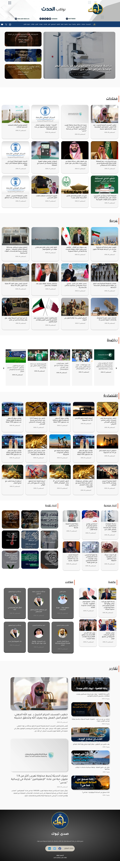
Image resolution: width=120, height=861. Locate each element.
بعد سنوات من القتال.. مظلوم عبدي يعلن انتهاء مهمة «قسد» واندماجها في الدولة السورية (76, 249)
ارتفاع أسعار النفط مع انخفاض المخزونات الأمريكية (61, 452)
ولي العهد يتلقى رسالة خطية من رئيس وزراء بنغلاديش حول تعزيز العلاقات (76, 163)
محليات (112, 99)
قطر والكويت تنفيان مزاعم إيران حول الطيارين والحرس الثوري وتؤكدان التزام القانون (45, 320)
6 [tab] (78, 74)
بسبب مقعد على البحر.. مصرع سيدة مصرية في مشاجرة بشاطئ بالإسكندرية (76, 285)
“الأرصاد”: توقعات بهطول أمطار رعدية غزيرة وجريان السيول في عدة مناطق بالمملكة (45, 127)
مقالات (69, 582)
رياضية (112, 340)
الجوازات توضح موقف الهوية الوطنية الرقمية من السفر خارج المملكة (47, 163)
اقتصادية (111, 396)
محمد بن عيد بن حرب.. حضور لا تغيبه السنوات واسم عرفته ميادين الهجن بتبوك (91, 720)
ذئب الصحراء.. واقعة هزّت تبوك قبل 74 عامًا (39, 642)
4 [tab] (82, 74)
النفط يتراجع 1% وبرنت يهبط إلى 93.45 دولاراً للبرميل (109, 483)
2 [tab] (86, 74)
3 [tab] (84, 74)
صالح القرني (62, 591)
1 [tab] (88, 74)
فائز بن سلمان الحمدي (63, 625)
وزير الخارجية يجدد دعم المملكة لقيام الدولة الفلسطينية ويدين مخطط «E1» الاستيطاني (106, 163)
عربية (114, 221)
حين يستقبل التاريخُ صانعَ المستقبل (39, 611)
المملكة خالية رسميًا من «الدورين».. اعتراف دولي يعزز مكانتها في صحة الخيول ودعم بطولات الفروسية (104, 198)
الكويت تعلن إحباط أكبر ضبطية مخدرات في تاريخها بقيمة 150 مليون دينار (104, 249)
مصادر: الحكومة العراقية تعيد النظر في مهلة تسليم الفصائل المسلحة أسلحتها (104, 285)
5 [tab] (80, 74)
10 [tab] (71, 74)
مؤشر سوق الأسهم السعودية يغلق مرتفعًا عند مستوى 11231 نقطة (85, 452)
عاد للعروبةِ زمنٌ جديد (15, 641)
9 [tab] (73, 74)
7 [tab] (77, 74)
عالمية (112, 582)
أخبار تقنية (51, 505)
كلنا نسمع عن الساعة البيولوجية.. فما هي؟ (96, 792)
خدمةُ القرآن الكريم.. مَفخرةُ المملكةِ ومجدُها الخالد (62, 643)
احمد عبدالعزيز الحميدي (38, 625)
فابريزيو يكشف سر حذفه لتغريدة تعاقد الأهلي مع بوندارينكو (82, 366)
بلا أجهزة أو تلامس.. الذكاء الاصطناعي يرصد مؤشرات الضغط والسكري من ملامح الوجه (90, 558)
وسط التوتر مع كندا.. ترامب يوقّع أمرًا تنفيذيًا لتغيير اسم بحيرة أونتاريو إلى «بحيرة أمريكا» (107, 605)
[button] (3, 368)
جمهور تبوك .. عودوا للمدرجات (62, 608)
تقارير (113, 669)
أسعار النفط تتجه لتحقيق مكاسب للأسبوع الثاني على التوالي (36, 483)
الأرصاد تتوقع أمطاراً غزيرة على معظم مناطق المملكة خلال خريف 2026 (16, 163)
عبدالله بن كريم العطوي (14, 591)
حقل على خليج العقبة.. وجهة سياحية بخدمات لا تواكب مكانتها (92, 768)
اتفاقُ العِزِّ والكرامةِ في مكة (15, 608)
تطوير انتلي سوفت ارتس (60, 857)
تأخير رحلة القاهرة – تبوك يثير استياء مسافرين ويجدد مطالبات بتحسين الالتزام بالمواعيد (93, 695)
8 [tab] (75, 74)
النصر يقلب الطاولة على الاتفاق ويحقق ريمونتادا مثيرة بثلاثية (16, 373)
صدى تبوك (60, 834)
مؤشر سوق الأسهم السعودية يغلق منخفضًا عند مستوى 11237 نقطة (61, 420)
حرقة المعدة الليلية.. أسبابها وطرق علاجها (71, 526)
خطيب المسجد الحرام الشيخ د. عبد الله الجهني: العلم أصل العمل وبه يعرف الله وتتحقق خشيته (104, 127)
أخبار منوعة (110, 505)
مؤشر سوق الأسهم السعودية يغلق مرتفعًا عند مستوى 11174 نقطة (13, 452)
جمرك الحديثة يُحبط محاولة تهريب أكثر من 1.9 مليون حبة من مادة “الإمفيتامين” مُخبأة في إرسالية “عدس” (39, 779)
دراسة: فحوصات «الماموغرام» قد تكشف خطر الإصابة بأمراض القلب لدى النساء (110, 527)
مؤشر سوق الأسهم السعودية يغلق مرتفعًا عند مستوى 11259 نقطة (13, 420)
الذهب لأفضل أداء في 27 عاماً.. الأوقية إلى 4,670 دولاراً (61, 483)
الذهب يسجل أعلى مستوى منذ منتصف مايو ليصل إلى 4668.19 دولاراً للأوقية (36, 452)
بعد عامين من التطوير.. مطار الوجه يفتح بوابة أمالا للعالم (91, 744)
